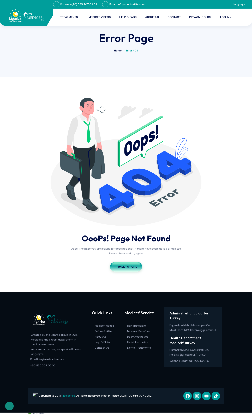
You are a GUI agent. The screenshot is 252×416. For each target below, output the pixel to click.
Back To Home (127, 266)
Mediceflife (68, 395)
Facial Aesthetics (137, 342)
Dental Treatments (139, 347)
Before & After (104, 331)
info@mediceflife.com (131, 4)
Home (118, 50)
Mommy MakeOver (139, 331)
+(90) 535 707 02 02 (83, 4)
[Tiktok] (216, 396)
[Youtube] (206, 396)
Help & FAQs (128, 17)
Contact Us (102, 347)
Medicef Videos (99, 17)
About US (152, 17)
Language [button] (238, 4)
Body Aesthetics (137, 336)
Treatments (69, 17)
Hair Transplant (136, 325)
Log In (224, 17)
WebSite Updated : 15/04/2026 (189, 361)
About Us (100, 336)
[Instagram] (197, 396)
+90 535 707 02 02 (42, 365)
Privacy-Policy (200, 17)
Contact (174, 17)
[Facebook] (187, 396)
